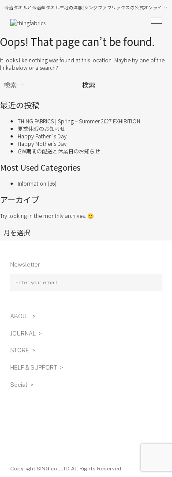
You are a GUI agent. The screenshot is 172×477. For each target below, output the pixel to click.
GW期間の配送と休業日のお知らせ (59, 151)
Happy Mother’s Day (42, 143)
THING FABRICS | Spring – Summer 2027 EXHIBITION (79, 121)
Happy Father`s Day (42, 136)
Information (32, 183)
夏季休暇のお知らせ (41, 128)
